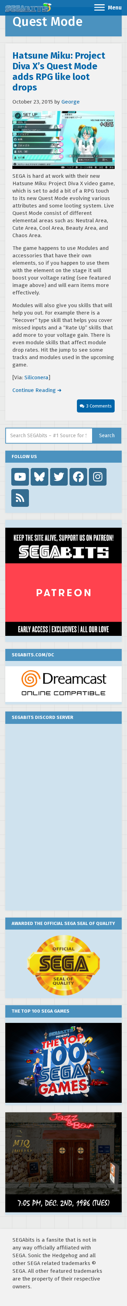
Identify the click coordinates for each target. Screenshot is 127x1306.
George (70, 102)
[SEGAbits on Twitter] (59, 477)
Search (107, 436)
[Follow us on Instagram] (98, 477)
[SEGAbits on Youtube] (20, 477)
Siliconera (36, 377)
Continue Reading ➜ (37, 390)
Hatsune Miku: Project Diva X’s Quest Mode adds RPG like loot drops (58, 71)
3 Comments (99, 406)
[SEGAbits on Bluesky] (39, 477)
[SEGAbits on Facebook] (78, 477)
